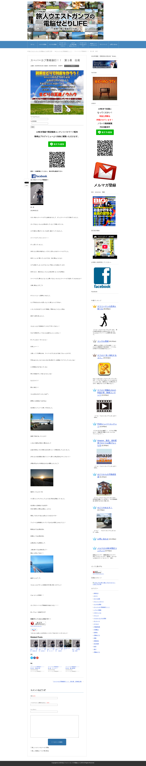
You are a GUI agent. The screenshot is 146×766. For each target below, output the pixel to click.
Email (27, 185)
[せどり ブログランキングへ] (38, 624)
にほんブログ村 (97, 584)
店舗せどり (97, 635)
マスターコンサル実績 (100, 618)
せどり (96, 596)
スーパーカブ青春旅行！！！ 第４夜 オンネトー (51, 650)
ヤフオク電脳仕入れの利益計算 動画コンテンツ (106, 392)
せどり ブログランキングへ (36, 626)
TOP (40, 51)
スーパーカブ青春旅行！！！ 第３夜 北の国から (42, 650)
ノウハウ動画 (97, 610)
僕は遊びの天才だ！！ (67, 649)
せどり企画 (97, 598)
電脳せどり (97, 652)
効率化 (96, 632)
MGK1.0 (96, 593)
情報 (95, 638)
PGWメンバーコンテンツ (93, 44)
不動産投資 (97, 627)
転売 (95, 646)
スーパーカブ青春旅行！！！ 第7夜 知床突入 (59, 650)
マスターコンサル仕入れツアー (83, 44)
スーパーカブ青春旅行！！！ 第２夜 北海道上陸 (34, 650)
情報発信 (96, 641)
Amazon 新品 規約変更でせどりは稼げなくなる (107, 442)
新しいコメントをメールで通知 (40, 747)
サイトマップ (103, 44)
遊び (95, 649)
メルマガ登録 (42, 44)
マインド (96, 615)
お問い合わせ (113, 44)
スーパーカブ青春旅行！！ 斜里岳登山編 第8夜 (76, 650)
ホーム (32, 44)
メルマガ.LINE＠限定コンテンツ (73, 44)
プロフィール (97, 612)
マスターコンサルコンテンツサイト (63, 44)
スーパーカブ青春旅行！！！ (72, 65)
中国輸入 (96, 629)
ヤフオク (96, 624)
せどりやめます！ (104, 508)
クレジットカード (99, 601)
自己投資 (96, 643)
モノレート (97, 621)
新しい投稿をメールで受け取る (40, 751)
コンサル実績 (52, 44)
